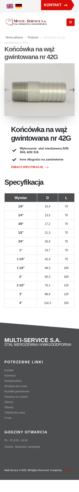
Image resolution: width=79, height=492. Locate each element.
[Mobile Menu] (70, 22)
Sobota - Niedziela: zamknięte (22, 446)
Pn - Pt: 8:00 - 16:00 (16, 440)
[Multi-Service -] (26, 22)
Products (33, 37)
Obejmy (9, 407)
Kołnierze (10, 375)
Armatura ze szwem (16, 396)
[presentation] (7, 89)
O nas (7, 417)
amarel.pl (67, 470)
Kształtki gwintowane (16, 391)
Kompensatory (13, 380)
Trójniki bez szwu (14, 412)
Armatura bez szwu (15, 386)
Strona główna (14, 37)
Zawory (8, 402)
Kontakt (53, 5)
